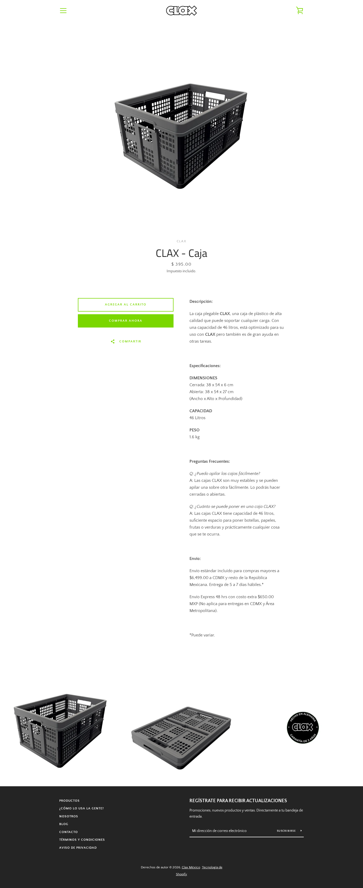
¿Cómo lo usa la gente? (81, 808)
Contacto (68, 832)
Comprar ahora (125, 320)
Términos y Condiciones (82, 840)
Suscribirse (287, 831)
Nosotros (68, 816)
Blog (63, 824)
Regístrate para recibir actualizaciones (238, 801)
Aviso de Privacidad (78, 847)
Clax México (191, 867)
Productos (69, 800)
